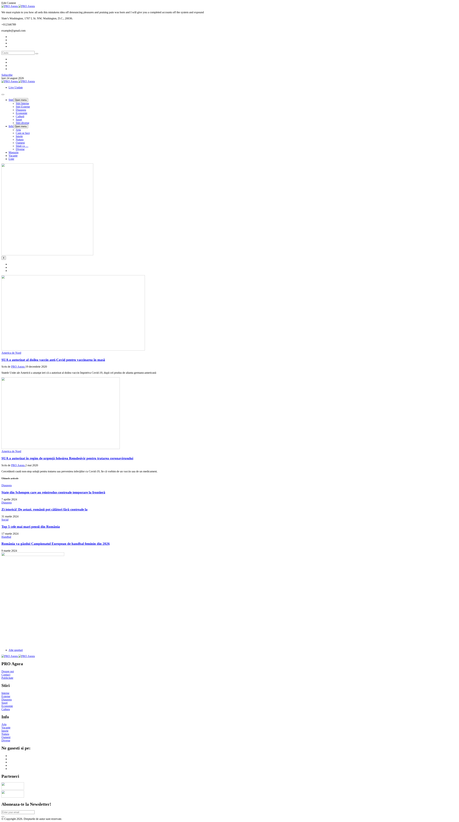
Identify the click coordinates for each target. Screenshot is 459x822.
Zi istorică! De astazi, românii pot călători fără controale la (44, 509)
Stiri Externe (23, 106)
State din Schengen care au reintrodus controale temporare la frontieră (53, 492)
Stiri (11, 99)
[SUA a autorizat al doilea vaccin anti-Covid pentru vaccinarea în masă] (73, 349)
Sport (19, 119)
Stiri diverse (22, 122)
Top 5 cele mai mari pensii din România (30, 527)
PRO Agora (18, 366)
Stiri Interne (22, 103)
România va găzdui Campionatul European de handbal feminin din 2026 (55, 544)
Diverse (20, 149)
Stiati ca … (22, 145)
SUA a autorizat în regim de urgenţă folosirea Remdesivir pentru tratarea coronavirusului (67, 458)
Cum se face (23, 133)
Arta (18, 129)
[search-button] (36, 53)
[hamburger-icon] (2, 94)
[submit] (2, 816)
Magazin (13, 152)
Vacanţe (13, 155)
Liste (11, 158)
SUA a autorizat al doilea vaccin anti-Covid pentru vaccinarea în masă (53, 360)
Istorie (19, 136)
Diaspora (21, 109)
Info (11, 126)
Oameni (20, 142)
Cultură (20, 116)
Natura (19, 139)
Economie (21, 113)
